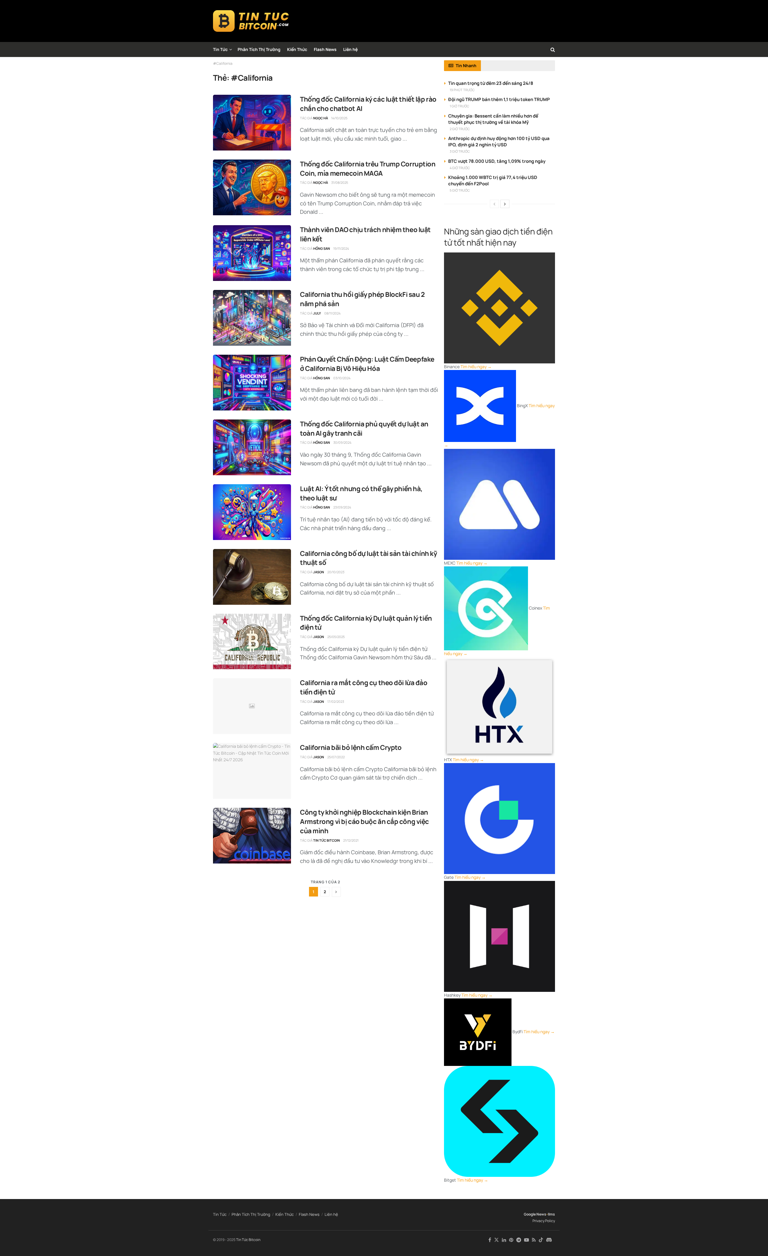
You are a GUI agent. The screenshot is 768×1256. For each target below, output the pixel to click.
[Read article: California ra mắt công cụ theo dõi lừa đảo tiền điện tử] (252, 706)
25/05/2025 (336, 636)
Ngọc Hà (320, 118)
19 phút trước (462, 90)
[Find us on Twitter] (496, 1240)
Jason (318, 572)
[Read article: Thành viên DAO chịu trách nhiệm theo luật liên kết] (252, 253)
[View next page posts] (504, 204)
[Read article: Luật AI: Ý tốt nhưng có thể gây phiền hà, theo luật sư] (252, 512)
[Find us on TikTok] (541, 1240)
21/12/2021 (350, 840)
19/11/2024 (341, 248)
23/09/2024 (342, 507)
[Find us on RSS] (534, 1240)
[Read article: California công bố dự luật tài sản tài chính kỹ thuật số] (252, 577)
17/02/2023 (335, 701)
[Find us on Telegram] (518, 1240)
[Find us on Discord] (549, 1240)
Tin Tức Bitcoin (326, 840)
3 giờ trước (460, 151)
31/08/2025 (339, 182)
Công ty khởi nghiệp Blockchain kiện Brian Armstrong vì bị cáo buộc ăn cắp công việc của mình (364, 821)
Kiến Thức (297, 49)
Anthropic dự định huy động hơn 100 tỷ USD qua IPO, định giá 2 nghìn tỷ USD (499, 141)
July (317, 313)
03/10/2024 (341, 378)
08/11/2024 (332, 313)
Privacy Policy (543, 1220)
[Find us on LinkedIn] (504, 1240)
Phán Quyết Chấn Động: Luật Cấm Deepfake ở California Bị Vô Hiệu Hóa (367, 364)
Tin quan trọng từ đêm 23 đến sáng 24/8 (490, 83)
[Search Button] (552, 49)
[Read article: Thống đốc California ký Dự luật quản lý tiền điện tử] (252, 642)
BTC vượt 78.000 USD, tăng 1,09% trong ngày (496, 161)
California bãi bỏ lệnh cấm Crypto (350, 747)
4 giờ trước (460, 168)
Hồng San (321, 248)
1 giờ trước (459, 106)
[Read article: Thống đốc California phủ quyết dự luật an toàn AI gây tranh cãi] (252, 447)
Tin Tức (220, 49)
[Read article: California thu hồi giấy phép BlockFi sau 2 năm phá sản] (252, 318)
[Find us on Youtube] (526, 1240)
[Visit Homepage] (251, 21)
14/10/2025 (339, 118)
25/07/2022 (336, 757)
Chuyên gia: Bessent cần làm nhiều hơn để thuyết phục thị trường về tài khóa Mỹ (493, 119)
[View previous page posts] (494, 204)
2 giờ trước (460, 129)
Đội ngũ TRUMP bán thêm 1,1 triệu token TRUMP (499, 99)
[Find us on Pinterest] (511, 1240)
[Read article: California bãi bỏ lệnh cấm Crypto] (252, 771)
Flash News (325, 49)
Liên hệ (350, 49)
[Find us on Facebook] (489, 1240)
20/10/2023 (335, 572)
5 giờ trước (460, 190)
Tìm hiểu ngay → (476, 366)
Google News (535, 1214)
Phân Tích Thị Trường (259, 49)
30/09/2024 (342, 442)
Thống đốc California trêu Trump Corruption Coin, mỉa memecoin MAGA (368, 169)
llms (551, 1214)
